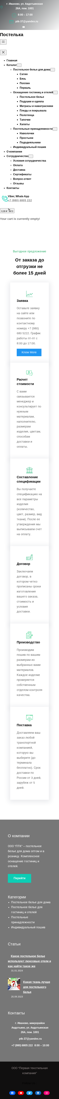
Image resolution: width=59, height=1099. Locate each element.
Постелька (11, 34)
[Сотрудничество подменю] (31, 156)
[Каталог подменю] (19, 65)
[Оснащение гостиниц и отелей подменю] (55, 92)
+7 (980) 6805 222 (20, 200)
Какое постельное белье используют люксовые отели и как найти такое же (29, 961)
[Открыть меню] (3, 42)
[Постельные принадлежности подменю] (55, 129)
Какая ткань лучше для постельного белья (36, 987)
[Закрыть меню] (3, 52)
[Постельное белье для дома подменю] (52, 69)
